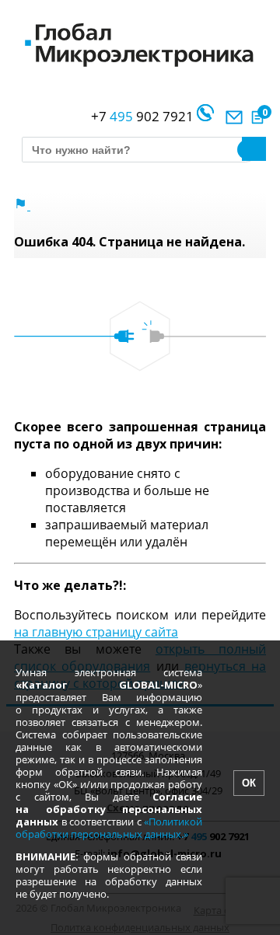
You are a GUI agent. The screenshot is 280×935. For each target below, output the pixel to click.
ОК (249, 783)
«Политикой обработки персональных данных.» (109, 828)
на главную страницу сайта (96, 631)
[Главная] (22, 205)
